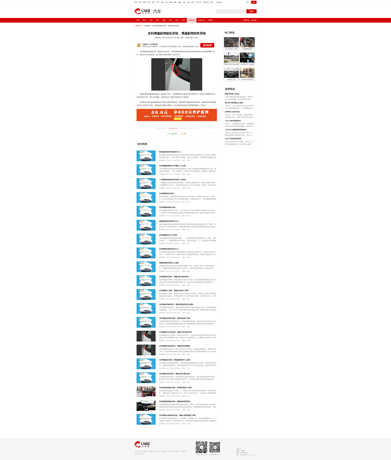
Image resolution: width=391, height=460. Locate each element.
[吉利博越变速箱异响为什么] (146, 248)
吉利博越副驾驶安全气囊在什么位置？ (173, 166)
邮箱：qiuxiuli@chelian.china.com (245, 455)
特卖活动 (201, 20)
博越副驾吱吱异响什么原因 (169, 263)
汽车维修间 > (147, 26)
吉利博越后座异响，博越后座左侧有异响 (173, 277)
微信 (176, 133)
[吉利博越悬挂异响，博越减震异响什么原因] (146, 359)
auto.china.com (173, 128)
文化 (166, 2)
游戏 (162, 2)
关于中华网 (137, 451)
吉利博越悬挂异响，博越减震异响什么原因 (174, 360)
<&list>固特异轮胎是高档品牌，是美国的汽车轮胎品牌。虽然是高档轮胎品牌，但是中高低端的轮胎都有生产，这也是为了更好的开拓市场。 (239, 98)
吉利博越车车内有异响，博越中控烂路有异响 (175, 332)
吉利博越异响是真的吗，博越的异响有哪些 (174, 346)
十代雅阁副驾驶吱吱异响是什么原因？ (173, 179)
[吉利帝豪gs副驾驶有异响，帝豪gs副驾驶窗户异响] (146, 415)
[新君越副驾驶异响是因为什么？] (146, 151)
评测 (157, 20)
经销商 (210, 20)
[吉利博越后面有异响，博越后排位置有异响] (146, 373)
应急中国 (206, 2)
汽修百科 (191, 20)
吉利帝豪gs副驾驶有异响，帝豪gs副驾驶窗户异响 (177, 415)
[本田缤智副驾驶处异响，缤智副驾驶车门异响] (146, 387)
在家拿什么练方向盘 (232, 112)
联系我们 (150, 451)
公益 (184, 2)
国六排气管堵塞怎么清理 (234, 103)
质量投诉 (246, 20)
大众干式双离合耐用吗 (233, 138)
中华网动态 (184, 451)
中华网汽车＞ (138, 26)
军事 (144, 2)
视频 (164, 20)
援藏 (170, 2)
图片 (170, 20)
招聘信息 (157, 451)
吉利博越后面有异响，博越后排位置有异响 (174, 374)
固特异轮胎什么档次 (232, 94)
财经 (149, 2)
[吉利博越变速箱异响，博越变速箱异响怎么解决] (146, 304)
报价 (183, 20)
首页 (135, 2)
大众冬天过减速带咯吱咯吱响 (235, 129)
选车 (177, 20)
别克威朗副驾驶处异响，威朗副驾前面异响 (174, 401)
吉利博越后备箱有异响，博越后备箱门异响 (174, 318)
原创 (144, 20)
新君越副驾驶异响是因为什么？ (170, 152)
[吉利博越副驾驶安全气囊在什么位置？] (146, 165)
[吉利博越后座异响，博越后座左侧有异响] (146, 276)
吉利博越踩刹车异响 (166, 193)
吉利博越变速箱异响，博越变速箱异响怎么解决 (176, 304)
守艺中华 (198, 2)
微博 (184, 133)
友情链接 (176, 451)
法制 (192, 2)
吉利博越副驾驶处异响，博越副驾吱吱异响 (165, 26)
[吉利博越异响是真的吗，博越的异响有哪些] (146, 345)
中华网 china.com (143, 11)
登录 (254, 2)
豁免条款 (170, 451)
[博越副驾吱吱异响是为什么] (146, 221)
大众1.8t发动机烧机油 (233, 121)
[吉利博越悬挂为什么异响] (146, 235)
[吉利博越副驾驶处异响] (146, 207)
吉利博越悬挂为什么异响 (168, 235)
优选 (188, 2)
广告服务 (144, 451)
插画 (175, 2)
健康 (179, 2)
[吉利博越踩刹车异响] (146, 193)
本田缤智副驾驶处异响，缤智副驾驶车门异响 (175, 387)
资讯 (140, 2)
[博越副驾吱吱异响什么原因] (146, 262)
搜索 (251, 11)
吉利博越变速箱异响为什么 (169, 249)
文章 (151, 20)
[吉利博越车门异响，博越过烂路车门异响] (146, 290)
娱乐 (153, 2)
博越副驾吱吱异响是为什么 (169, 221)
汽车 (157, 2)
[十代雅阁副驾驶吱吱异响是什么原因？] (146, 179)
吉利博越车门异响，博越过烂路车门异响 (173, 290)
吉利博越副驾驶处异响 (167, 207)
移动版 (254, 20)
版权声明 (163, 451)
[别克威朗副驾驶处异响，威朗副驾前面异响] (146, 401)
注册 (247, 2)
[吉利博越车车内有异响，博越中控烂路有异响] (146, 332)
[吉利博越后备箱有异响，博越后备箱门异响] (146, 318)
